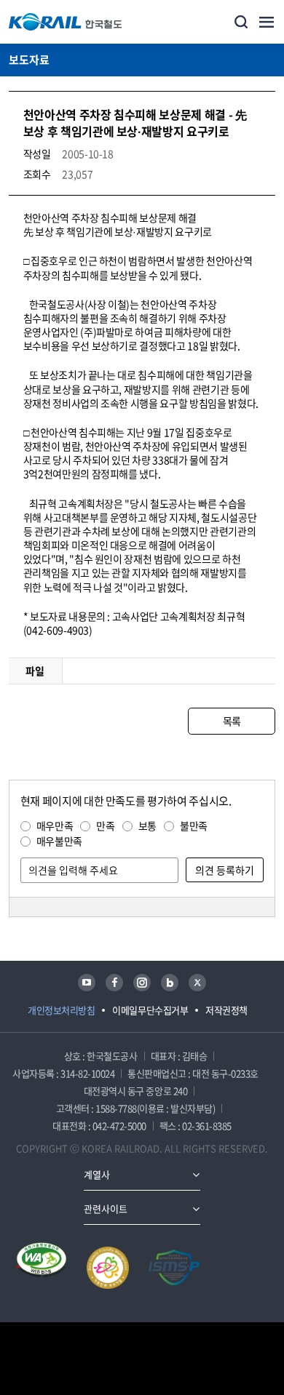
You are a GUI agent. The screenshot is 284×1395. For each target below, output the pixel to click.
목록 (232, 721)
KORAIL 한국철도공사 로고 (65, 22)
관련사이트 (105, 1208)
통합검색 (241, 21)
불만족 (194, 825)
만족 (105, 825)
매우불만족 (59, 841)
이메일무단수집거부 (150, 1010)
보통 (147, 825)
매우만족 (55, 825)
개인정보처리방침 (61, 1010)
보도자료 (29, 60)
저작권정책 (226, 1010)
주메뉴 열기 (266, 21)
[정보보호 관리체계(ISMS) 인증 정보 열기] (174, 1267)
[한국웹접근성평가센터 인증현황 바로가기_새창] (41, 1267)
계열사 (97, 1174)
